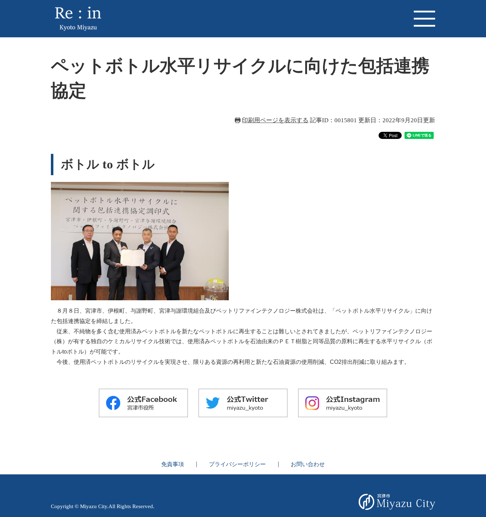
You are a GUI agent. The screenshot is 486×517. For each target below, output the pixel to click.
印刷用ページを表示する (275, 120)
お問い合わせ (308, 464)
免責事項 (172, 464)
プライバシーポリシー (237, 464)
